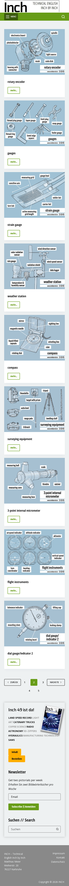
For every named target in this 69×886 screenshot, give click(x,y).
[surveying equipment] (34, 409)
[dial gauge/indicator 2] (34, 623)
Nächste (54, 682)
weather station (17, 296)
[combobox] (31, 829)
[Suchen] (63, 16)
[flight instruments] (34, 552)
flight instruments (18, 582)
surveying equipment (20, 439)
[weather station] (34, 266)
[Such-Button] (57, 829)
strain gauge (15, 225)
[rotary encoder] (34, 52)
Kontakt (60, 857)
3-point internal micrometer (24, 510)
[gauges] (34, 123)
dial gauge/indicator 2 (20, 653)
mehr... (15, 91)
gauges (12, 153)
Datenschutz (58, 861)
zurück (14, 682)
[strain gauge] (34, 195)
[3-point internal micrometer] (34, 481)
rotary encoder (16, 82)
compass (13, 367)
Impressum (59, 853)
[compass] (34, 338)
